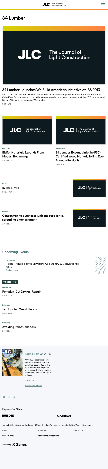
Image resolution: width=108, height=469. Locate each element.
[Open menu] (103, 5)
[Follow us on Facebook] (9, 397)
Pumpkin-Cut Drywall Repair (21, 291)
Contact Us (78, 430)
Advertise (42, 430)
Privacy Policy (8, 436)
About (5, 430)
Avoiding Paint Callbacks (19, 327)
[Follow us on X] (4, 397)
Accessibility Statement (48, 436)
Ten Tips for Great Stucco (19, 309)
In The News (10, 188)
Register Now (12, 270)
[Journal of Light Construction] (54, 4)
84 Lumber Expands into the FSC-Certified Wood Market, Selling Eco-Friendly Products (80, 156)
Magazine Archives (33, 385)
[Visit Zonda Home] (14, 444)
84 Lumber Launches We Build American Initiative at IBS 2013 (51, 89)
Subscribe (29, 380)
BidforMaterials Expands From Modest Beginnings (23, 154)
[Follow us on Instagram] (14, 397)
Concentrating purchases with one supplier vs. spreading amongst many (33, 218)
